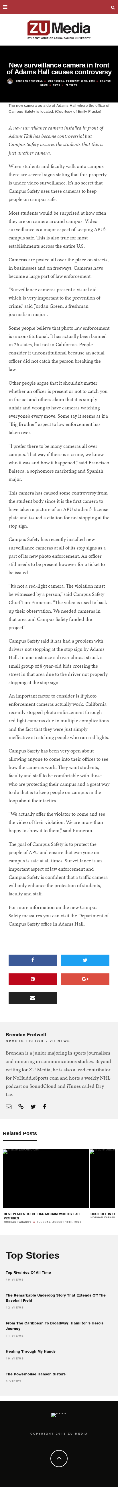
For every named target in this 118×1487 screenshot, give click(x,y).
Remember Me (56, 755)
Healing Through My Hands (31, 1351)
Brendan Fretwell (29, 81)
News (56, 85)
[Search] (113, 7)
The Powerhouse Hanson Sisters (36, 1374)
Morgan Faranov (17, 1222)
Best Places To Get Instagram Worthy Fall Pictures (42, 1216)
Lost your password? (59, 761)
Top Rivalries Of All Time (28, 1272)
